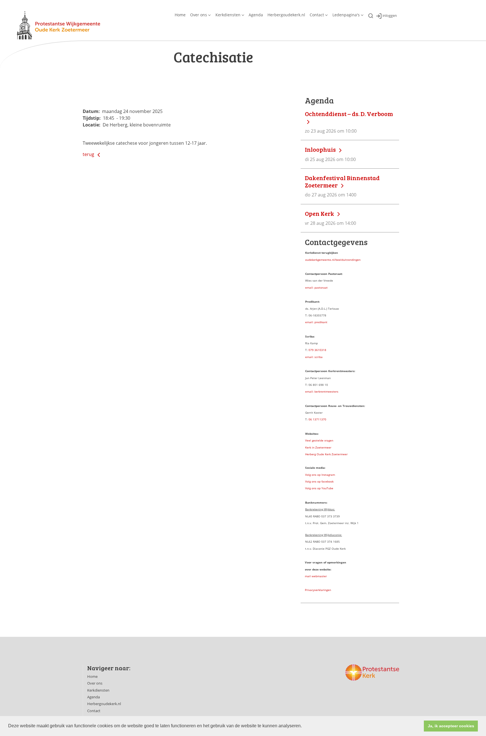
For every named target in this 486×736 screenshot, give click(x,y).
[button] (304, 726)
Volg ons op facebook (319, 481)
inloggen (389, 15)
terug (89, 154)
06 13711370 (317, 419)
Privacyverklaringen (318, 590)
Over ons (198, 14)
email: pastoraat (316, 287)
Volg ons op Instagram (320, 475)
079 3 (312, 350)
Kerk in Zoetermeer (318, 447)
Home (180, 14)
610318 (321, 350)
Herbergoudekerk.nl (286, 14)
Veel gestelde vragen (319, 440)
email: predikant (316, 322)
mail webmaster (316, 576)
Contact (317, 14)
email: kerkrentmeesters (321, 391)
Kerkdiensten (227, 14)
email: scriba (314, 357)
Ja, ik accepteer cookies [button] (451, 726)
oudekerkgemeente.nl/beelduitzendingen (333, 260)
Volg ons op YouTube (319, 488)
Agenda (256, 14)
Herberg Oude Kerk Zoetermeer (326, 454)
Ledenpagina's (346, 14)
